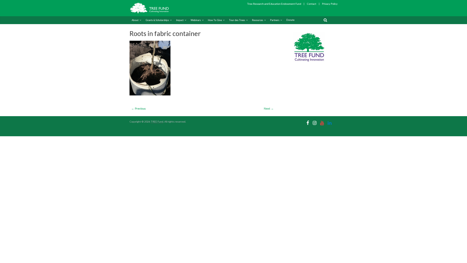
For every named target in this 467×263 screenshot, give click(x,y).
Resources (257, 20)
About (135, 20)
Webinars (196, 20)
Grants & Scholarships (157, 20)
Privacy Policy (329, 3)
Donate (290, 19)
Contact (311, 3)
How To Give (215, 20)
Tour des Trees (237, 20)
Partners (274, 20)
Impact (180, 20)
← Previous (138, 108)
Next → (269, 108)
